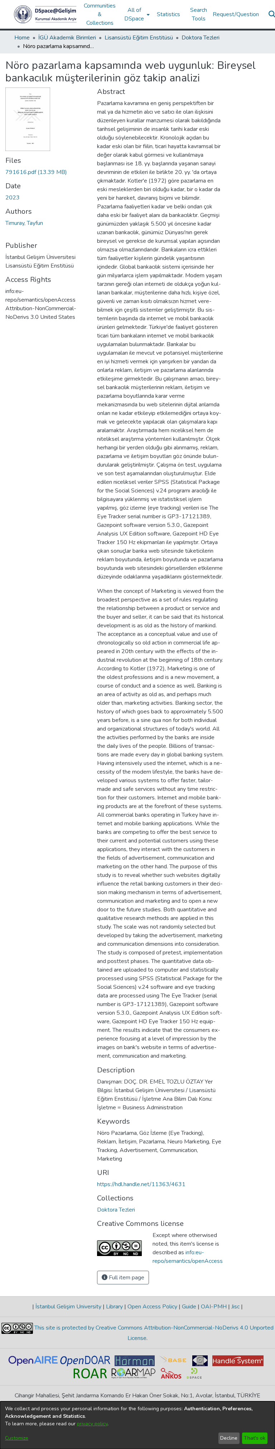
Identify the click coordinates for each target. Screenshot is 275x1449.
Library (114, 1307)
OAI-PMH (213, 1307)
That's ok (254, 1438)
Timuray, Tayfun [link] (24, 223)
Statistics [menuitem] (168, 14)
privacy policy (92, 1423)
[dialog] (137, 1425)
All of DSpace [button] (134, 14)
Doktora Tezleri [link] (200, 38)
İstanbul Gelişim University (68, 1307)
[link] (36, 172)
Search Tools (198, 14)
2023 (12, 198)
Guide (189, 1307)
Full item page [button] (125, 1278)
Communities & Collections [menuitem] (100, 14)
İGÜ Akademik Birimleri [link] (67, 38)
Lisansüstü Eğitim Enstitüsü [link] (139, 38)
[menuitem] (136, 14)
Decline (228, 1438)
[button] (45, 14)
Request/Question (236, 14)
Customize (16, 1438)
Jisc (235, 1307)
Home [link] (22, 38)
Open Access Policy (152, 1307)
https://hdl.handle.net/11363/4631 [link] (141, 1184)
